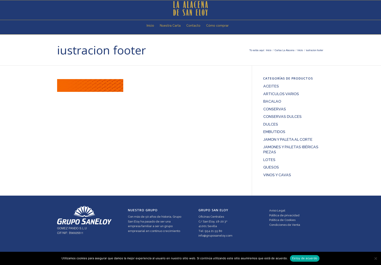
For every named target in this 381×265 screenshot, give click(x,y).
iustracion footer (101, 50)
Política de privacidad (284, 215)
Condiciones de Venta (284, 224)
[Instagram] (71, 8)
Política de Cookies (282, 220)
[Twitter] (58, 8)
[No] (375, 258)
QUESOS (271, 167)
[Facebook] (65, 8)
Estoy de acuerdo (304, 258)
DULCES (270, 124)
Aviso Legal (277, 210)
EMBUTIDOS (274, 132)
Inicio (268, 50)
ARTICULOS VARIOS (281, 94)
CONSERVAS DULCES (282, 116)
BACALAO (272, 101)
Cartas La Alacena (284, 50)
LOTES (269, 160)
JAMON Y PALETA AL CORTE (287, 139)
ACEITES (271, 86)
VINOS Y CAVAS (277, 175)
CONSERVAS (274, 109)
